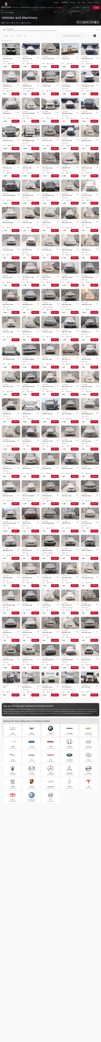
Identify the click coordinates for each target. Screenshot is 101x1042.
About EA (56, 2)
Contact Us (90, 2)
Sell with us (72, 2)
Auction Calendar (64, 2)
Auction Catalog (27, 22)
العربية (97, 2)
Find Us (83, 2)
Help (79, 2)
